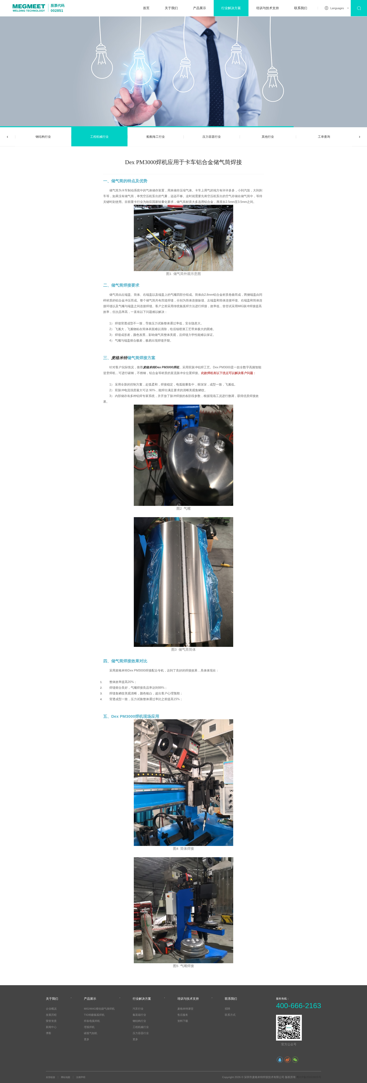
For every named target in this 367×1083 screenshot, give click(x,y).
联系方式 (230, 1014)
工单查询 (324, 136)
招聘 (227, 1008)
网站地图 (65, 1077)
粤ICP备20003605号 (308, 1077)
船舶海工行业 (155, 136)
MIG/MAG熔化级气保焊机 (99, 1008)
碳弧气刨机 (90, 1033)
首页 (146, 8)
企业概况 (51, 1008)
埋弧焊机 (89, 1027)
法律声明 (80, 1077)
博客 (48, 1033)
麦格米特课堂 (185, 1008)
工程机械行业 (99, 136)
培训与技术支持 (267, 8)
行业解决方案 (231, 8)
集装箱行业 (139, 1014)
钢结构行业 (43, 136)
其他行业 (268, 136)
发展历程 (51, 1014)
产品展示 (199, 8)
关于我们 (171, 8)
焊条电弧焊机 (92, 1020)
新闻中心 (51, 1027)
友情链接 (50, 1077)
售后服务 (182, 1014)
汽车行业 (138, 1008)
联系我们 (300, 8)
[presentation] (7, 136)
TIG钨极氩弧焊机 (94, 1014)
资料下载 (182, 1020)
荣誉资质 (51, 1020)
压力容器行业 (211, 136)
